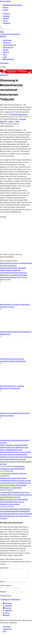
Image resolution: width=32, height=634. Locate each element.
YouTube (6, 18)
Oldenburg (6, 42)
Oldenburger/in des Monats (12, 5)
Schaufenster (9, 59)
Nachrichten (7, 40)
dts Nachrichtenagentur (19, 114)
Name (2, 582)
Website (3, 592)
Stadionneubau (9, 469)
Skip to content (5, 1)
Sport (5, 57)
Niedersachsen (8, 47)
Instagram (6, 16)
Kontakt (5, 10)
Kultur (5, 54)
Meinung (6, 52)
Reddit (11, 121)
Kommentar (4, 568)
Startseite (3, 277)
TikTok (5, 21)
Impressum (7, 626)
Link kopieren (24, 277)
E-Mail (16, 121)
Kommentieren (12, 277)
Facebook (6, 13)
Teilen (19, 277)
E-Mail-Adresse (6, 585)
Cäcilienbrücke (19, 469)
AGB (4, 631)
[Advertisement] (16, 235)
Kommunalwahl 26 (9, 45)
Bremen (5, 50)
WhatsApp (6, 23)
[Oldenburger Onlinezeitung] (10, 599)
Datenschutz (7, 629)
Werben (5, 7)
